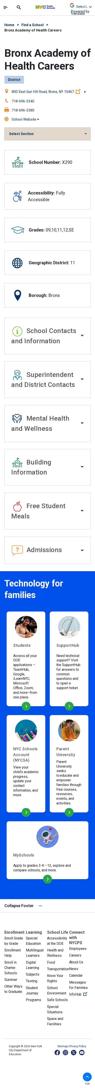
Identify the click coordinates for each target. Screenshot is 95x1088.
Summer (10, 980)
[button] (47, 335)
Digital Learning (32, 965)
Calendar (76, 975)
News (73, 969)
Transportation (58, 969)
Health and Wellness (55, 953)
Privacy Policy (77, 1046)
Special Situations (55, 1009)
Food (51, 962)
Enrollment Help (12, 953)
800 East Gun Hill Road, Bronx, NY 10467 (49, 91)
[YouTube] (82, 1052)
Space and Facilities (55, 1021)
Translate (78, 14)
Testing (31, 981)
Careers (75, 955)
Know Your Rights (55, 978)
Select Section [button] (21, 134)
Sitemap (62, 1046)
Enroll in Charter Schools (10, 967)
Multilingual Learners (35, 953)
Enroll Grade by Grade (13, 941)
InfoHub (80, 994)
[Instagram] (66, 1052)
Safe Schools (57, 1000)
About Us (76, 962)
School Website (24, 119)
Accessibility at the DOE (57, 941)
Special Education (33, 941)
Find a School (32, 25)
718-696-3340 (23, 101)
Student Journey (32, 990)
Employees (78, 949)
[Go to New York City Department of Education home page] (58, 6)
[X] (74, 1052)
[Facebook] (58, 1052)
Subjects (32, 974)
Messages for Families (78, 985)
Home (9, 25)
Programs (33, 1000)
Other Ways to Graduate (13, 989)
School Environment (56, 990)
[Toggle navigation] (5, 7)
